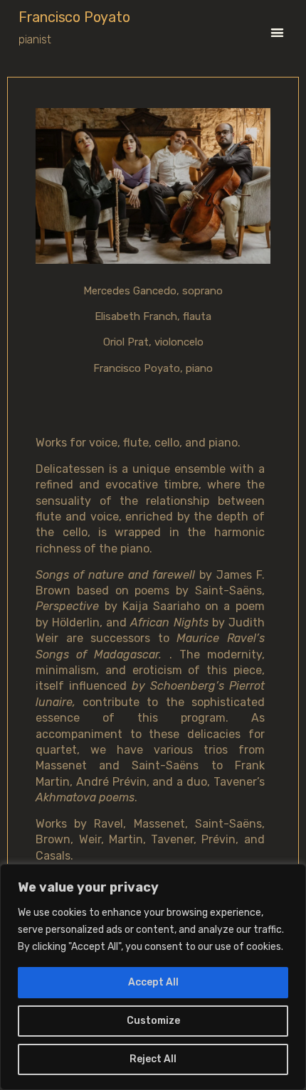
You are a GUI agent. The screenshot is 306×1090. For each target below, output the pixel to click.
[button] (278, 32)
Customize (153, 1021)
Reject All (153, 1059)
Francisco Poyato (74, 17)
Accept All (153, 982)
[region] (153, 977)
